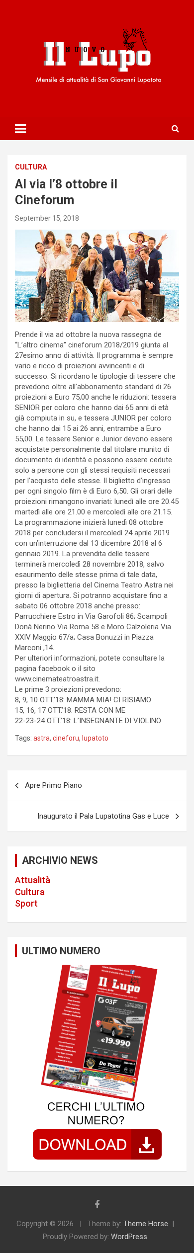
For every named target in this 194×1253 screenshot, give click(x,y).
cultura (31, 167)
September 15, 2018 (47, 218)
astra (41, 738)
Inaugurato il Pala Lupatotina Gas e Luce (103, 816)
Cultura (30, 892)
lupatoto (95, 738)
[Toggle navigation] (20, 128)
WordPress (129, 1236)
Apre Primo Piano (53, 785)
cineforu (66, 738)
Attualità (32, 880)
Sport (26, 903)
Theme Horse (145, 1223)
